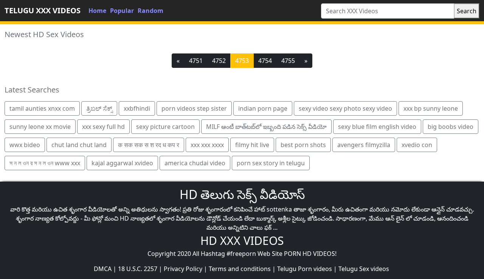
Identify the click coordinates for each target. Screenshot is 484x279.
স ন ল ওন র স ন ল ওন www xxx (44, 163)
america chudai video (194, 163)
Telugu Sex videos (363, 269)
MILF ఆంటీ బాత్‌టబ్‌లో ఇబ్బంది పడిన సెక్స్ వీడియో (266, 126)
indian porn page (262, 108)
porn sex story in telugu (271, 163)
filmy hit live (252, 145)
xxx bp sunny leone (430, 108)
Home (97, 10)
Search (466, 11)
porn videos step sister (194, 108)
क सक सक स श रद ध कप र (148, 145)
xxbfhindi (137, 108)
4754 (265, 60)
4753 (242, 60)
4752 (219, 60)
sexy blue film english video (377, 126)
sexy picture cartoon (165, 126)
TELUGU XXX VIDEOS (43, 10)
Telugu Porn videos (304, 269)
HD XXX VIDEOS (242, 240)
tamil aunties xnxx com (42, 108)
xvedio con (417, 145)
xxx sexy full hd (103, 126)
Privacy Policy (183, 269)
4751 (196, 60)
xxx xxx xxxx (207, 145)
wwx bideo (24, 145)
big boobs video (450, 126)
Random (150, 10)
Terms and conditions (240, 269)
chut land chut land (79, 145)
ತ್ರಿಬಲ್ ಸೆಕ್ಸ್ (99, 108)
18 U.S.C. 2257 (137, 269)
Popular (122, 10)
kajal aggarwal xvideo (122, 163)
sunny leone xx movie (40, 126)
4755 (288, 60)
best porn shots (303, 145)
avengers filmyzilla (363, 145)
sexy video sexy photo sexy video (345, 108)
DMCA (103, 269)
